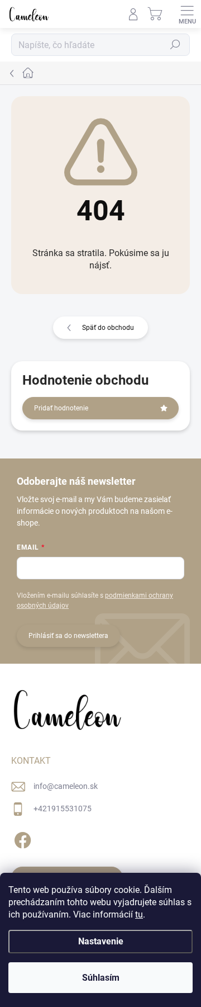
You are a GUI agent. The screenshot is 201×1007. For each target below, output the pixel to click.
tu (139, 914)
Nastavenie (100, 941)
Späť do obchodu (108, 328)
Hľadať (175, 45)
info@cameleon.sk (66, 786)
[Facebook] (21, 838)
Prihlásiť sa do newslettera (68, 636)
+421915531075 (63, 808)
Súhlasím (100, 977)
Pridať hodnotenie (61, 408)
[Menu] (187, 14)
